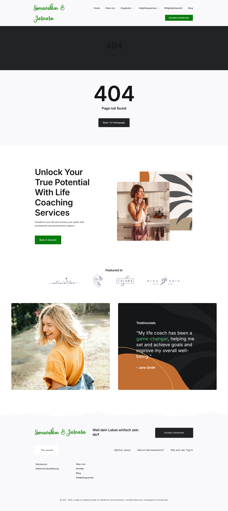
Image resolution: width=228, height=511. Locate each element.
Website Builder (90, 500)
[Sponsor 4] (163, 278)
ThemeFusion (162, 500)
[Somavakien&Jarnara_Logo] (49, 4)
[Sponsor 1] (64, 278)
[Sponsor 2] (98, 276)
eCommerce (119, 500)
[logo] (60, 429)
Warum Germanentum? (135, 450)
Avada (76, 500)
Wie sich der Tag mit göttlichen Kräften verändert (183, 450)
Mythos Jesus (107, 450)
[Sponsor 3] (125, 276)
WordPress (105, 500)
